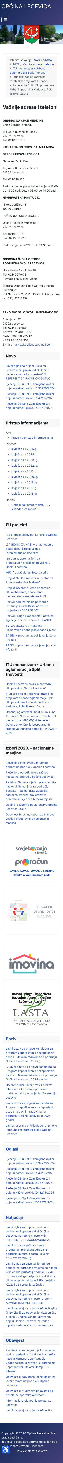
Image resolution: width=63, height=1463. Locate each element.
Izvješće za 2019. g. (24, 482)
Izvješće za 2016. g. (24, 488)
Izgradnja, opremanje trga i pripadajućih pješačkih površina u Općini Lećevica (28, 563)
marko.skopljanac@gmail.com (32, 344)
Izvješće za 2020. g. (24, 477)
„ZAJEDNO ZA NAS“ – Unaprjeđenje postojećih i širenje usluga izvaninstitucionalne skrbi (29, 549)
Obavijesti (16, 1340)
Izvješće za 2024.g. (24, 454)
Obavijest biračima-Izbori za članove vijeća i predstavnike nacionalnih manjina (30, 819)
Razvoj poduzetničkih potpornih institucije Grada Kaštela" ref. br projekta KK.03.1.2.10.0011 (27, 606)
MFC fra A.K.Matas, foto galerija (27, 572)
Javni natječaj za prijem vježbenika (29, 1410)
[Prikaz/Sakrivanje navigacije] (5, 19)
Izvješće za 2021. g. (24, 471)
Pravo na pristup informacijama (32, 437)
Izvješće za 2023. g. (24, 460)
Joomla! (6, 1441)
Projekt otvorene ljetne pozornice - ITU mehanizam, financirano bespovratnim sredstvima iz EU (29, 592)
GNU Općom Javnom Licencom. (22, 1446)
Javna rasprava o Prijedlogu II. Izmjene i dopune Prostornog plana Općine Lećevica (31, 1130)
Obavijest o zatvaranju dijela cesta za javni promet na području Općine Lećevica (30, 1381)
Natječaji (14, 1217)
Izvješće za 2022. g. (24, 465)
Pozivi (12, 1038)
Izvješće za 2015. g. (24, 493)
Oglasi (12, 1149)
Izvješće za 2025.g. (24, 449)
